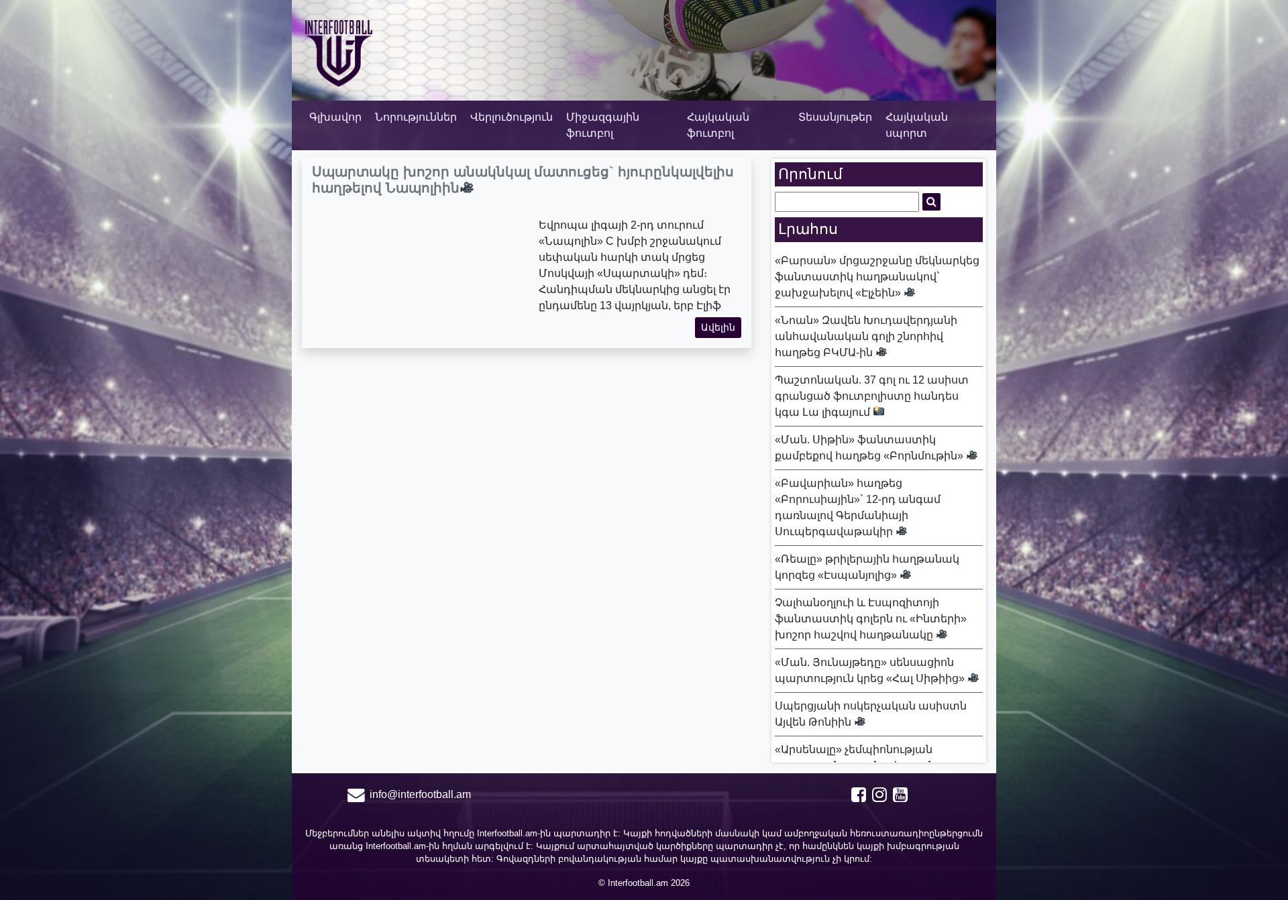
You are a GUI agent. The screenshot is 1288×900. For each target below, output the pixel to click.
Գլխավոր (335, 117)
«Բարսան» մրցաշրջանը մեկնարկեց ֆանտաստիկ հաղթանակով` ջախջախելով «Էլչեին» (877, 276)
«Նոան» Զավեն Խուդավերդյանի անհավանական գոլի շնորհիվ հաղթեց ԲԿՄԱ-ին (866, 336)
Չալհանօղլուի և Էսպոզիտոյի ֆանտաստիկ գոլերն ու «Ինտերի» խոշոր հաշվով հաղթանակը (871, 618)
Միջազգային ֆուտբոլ (602, 125)
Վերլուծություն (511, 117)
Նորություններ (416, 117)
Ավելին (718, 327)
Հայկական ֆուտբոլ (718, 125)
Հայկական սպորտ (916, 125)
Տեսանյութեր (835, 117)
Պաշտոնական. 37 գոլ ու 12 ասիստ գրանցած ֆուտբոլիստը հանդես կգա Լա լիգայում (872, 396)
